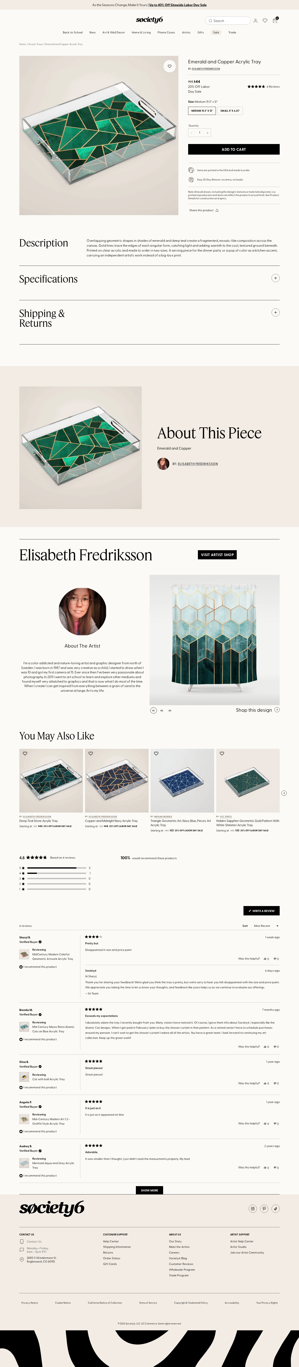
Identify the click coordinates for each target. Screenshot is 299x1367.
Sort (245, 926)
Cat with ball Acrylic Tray (48, 1079)
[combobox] (228, 20)
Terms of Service (148, 1302)
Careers (174, 1252)
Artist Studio (238, 1247)
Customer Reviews (181, 1264)
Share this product (201, 210)
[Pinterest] (264, 1209)
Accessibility (232, 1302)
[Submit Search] (210, 21)
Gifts (201, 32)
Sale (216, 32)
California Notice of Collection (105, 1302)
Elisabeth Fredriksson (206, 68)
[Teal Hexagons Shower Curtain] (215, 640)
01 (153, 710)
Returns (108, 1252)
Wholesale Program (182, 1269)
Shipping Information (117, 1247)
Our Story (175, 1241)
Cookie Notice (63, 1302)
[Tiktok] (276, 1209)
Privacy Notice (29, 1302)
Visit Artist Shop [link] (217, 554)
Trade (232, 32)
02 (161, 710)
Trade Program (179, 1275)
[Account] (255, 20)
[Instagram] (253, 1209)
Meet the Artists (179, 1247)
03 (170, 710)
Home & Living (141, 32)
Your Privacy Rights (267, 1302)
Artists (186, 32)
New (92, 32)
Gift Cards (110, 1264)
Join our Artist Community (247, 1252)
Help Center (111, 1241)
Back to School (73, 32)
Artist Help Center (241, 1241)
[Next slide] (284, 793)
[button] (264, 86)
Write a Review (266, 911)
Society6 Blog (178, 1258)
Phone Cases (166, 32)
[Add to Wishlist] (25, 753)
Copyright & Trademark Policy (191, 1302)
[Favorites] (265, 20)
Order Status (111, 1258)
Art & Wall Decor (114, 32)
